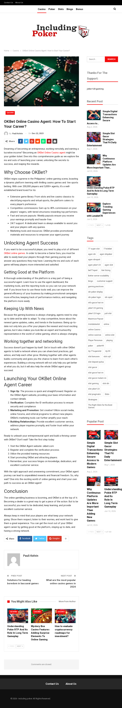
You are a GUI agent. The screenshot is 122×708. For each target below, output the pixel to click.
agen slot (109, 265)
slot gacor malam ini (97, 378)
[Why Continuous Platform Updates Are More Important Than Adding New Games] (94, 159)
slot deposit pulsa (96, 362)
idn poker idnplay (95, 292)
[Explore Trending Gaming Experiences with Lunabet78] (94, 207)
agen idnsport (94, 259)
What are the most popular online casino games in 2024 (61, 583)
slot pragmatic (94, 394)
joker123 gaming (95, 89)
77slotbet (108, 249)
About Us (19, 3)
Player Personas (95, 340)
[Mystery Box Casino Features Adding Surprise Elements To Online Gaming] (41, 615)
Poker (51, 9)
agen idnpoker (106, 254)
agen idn (92, 254)
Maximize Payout (95, 319)
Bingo (70, 9)
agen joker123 (94, 265)
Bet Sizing (106, 270)
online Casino (94, 329)
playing (109, 340)
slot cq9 (107, 356)
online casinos (94, 335)
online (106, 324)
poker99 (100, 346)
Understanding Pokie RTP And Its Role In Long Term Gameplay (101, 191)
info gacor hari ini (95, 303)
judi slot (108, 313)
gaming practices (96, 286)
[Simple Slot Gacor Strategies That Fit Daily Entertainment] (94, 137)
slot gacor (92, 367)
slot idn (106, 383)
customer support (104, 281)
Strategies (92, 400)
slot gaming (93, 383)
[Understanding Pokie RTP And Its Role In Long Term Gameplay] (17, 615)
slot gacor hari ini (95, 373)
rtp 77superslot (94, 351)
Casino (42, 9)
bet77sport (93, 270)
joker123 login (94, 313)
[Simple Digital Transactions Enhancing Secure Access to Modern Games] (94, 115)
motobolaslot (94, 324)
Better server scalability (98, 276)
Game (92, 480)
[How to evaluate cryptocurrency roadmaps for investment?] (65, 615)
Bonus (79, 9)
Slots (61, 9)
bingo (90, 281)
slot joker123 (94, 389)
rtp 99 (107, 351)
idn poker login (94, 297)
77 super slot (94, 249)
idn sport (108, 297)
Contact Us (8, 3)
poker (90, 346)
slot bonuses (94, 356)
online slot (109, 335)
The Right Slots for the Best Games (100, 406)
